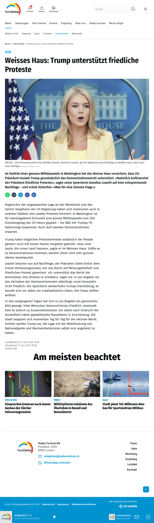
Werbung (131, 453)
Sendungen (22, 23)
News (8, 23)
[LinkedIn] (33, 194)
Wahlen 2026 (11, 33)
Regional (26, 33)
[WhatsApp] (7, 194)
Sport (37, 33)
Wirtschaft (77, 33)
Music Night (116, 23)
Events (53, 23)
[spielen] (54, 517)
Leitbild (132, 464)
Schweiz (47, 33)
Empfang (66, 23)
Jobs (134, 448)
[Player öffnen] (148, 517)
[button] (53, 9)
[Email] (20, 194)
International (61, 33)
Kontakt (132, 469)
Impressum (63, 504)
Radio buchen (97, 23)
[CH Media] (123, 506)
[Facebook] (27, 194)
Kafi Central (39, 23)
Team (133, 443)
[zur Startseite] (13, 9)
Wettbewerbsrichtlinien (83, 504)
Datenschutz (48, 504)
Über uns (80, 23)
